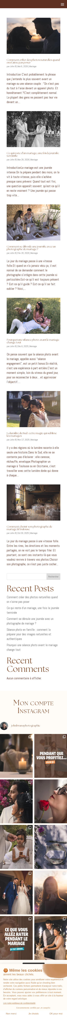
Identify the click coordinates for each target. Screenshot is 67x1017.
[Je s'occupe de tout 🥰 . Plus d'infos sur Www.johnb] (50, 756)
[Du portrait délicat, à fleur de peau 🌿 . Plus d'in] (50, 801)
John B (13, 66)
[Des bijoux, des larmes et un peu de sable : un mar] (16, 847)
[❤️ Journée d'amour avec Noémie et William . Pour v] (50, 938)
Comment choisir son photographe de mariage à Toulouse (29, 528)
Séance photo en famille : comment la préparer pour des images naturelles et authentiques (29, 634)
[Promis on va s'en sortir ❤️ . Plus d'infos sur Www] (16, 938)
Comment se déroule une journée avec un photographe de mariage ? (31, 248)
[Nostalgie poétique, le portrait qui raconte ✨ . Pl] (50, 892)
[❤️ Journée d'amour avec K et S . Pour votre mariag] (16, 892)
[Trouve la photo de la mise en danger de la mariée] (16, 756)
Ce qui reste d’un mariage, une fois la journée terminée (33, 154)
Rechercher (53, 576)
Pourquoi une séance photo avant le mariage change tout (33, 341)
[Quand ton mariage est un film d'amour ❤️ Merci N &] (16, 801)
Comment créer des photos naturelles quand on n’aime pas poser (33, 61)
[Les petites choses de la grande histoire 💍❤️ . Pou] (50, 847)
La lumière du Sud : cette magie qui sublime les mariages (32, 434)
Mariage (32, 66)
